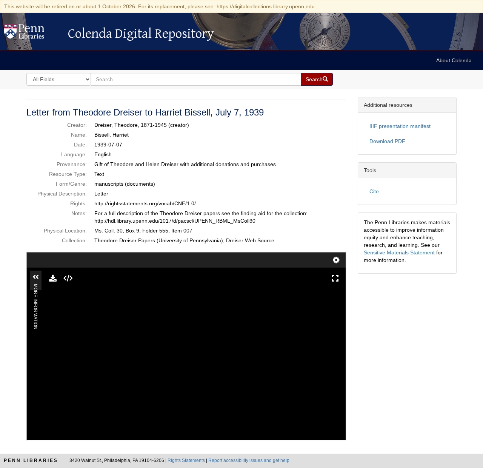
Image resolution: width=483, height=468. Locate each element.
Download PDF (387, 141)
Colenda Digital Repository (32, 33)
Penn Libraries (31, 460)
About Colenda (454, 60)
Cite (374, 191)
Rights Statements (186, 460)
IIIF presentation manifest (400, 126)
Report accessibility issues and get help (248, 460)
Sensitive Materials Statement (399, 252)
